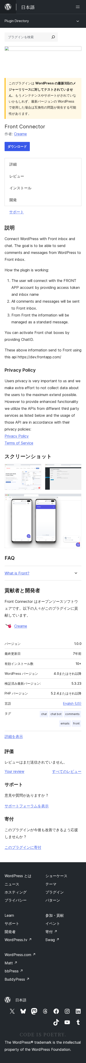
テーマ (50, 884)
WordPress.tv (18, 939)
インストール (20, 188)
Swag (52, 939)
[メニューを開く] (78, 7)
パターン (52, 900)
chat (44, 714)
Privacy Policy (17, 436)
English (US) (72, 703)
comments (72, 714)
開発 (13, 200)
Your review (14, 771)
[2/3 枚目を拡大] (75, 470)
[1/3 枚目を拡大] (35, 470)
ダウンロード (17, 146)
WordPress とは (18, 875)
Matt (11, 963)
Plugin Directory (17, 21)
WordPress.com (20, 954)
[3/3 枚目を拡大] (75, 499)
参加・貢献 (54, 915)
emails (65, 723)
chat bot (55, 714)
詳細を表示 (14, 736)
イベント (52, 923)
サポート (16, 212)
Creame (20, 134)
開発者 (10, 931)
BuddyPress (17, 979)
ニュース (12, 884)
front (76, 723)
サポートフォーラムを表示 (27, 806)
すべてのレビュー (66, 771)
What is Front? (17, 573)
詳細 (13, 164)
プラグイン (54, 892)
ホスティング (16, 892)
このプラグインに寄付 (23, 847)
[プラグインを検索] (53, 37)
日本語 (20, 1000)
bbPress (14, 971)
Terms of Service (19, 443)
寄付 (51, 931)
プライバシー (16, 900)
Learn (9, 915)
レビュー (16, 176)
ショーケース (56, 875)
